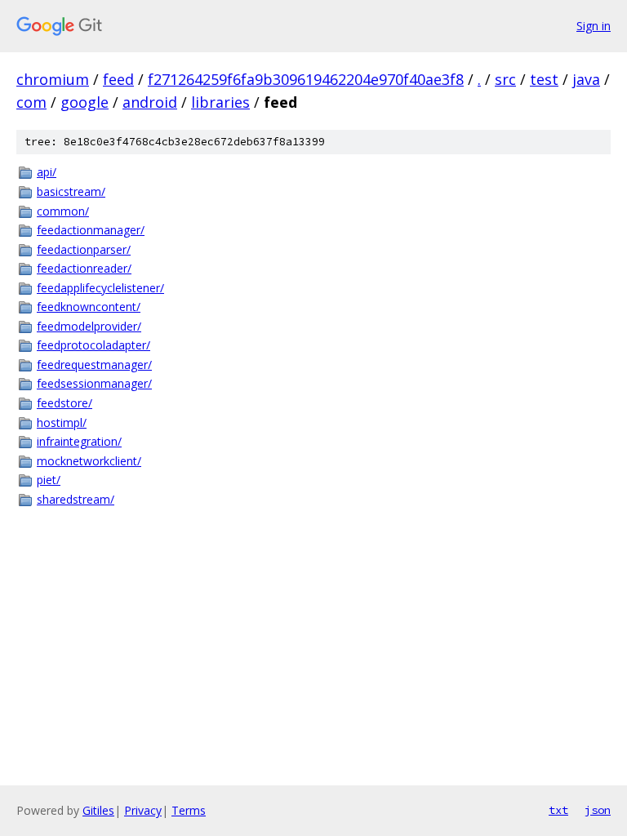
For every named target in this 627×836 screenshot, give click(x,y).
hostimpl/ (62, 422)
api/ (46, 172)
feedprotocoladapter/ (93, 345)
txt (558, 810)
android (149, 102)
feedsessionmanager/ (94, 383)
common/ (63, 211)
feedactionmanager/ (91, 230)
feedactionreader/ (84, 268)
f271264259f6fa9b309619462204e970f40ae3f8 (306, 79)
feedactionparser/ (84, 249)
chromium (52, 79)
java (586, 79)
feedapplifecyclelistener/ (100, 288)
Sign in (593, 25)
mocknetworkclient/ (89, 461)
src (505, 79)
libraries (220, 102)
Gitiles (98, 810)
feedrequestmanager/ (94, 364)
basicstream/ (71, 191)
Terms (188, 810)
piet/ (48, 479)
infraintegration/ (79, 441)
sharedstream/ (75, 499)
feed (118, 79)
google (84, 102)
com (31, 102)
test (544, 79)
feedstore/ (64, 403)
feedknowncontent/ (88, 306)
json (598, 810)
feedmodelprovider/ (89, 326)
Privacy (143, 810)
